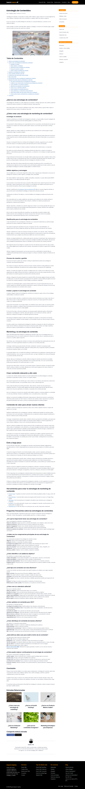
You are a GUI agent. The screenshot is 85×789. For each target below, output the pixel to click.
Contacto (23, 775)
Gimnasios (53, 773)
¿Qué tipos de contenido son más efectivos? (20, 86)
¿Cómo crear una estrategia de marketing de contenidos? (21, 62)
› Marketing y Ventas (62, 16)
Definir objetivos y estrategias (17, 65)
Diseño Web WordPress (41, 767)
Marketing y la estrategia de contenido (16, 72)
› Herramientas (61, 21)
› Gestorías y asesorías (63, 59)
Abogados (53, 771)
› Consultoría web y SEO (63, 37)
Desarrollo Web (42, 2)
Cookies (76, 786)
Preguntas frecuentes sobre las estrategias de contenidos (20, 80)
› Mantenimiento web (62, 35)
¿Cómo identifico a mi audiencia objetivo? (20, 84)
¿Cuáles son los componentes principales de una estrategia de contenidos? (26, 83)
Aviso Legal (60, 786)
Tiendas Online (50, 2)
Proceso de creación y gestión (17, 69)
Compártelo (11, 734)
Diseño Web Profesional (41, 769)
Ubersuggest (11, 500)
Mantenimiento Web (25, 771)
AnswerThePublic (12, 497)
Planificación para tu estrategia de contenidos (20, 67)
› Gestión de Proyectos (63, 13)
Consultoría (64, 2)
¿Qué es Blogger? (69, 769)
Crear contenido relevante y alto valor (16, 73)
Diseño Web (24, 767)
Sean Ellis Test (68, 777)
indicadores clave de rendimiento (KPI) (27, 189)
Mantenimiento (57, 2)
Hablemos (75, 2)
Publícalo (19, 734)
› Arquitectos (61, 62)
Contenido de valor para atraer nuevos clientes (18, 75)
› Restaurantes (61, 45)
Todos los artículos (69, 767)
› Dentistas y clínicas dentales (64, 48)
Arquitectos (53, 779)
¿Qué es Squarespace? (70, 771)
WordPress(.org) (12, 506)
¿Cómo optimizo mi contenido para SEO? (20, 89)
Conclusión (11, 95)
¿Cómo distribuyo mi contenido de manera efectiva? (22, 90)
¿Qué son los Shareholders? (71, 775)
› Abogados (61, 51)
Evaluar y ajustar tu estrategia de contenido (19, 70)
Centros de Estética (55, 775)
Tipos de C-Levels (69, 773)
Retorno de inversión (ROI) (13, 646)
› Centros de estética (63, 56)
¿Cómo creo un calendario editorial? (18, 87)
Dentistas (52, 769)
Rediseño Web (39, 775)
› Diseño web (61, 29)
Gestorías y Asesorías (55, 777)
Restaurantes (53, 767)
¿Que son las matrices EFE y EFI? (71, 779)
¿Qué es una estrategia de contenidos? (17, 61)
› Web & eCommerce (63, 19)
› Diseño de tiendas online (64, 32)
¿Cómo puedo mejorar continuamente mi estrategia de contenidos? (25, 94)
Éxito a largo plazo (12, 76)
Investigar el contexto (15, 64)
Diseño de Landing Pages (41, 773)
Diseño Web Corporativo (41, 771)
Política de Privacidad (68, 786)
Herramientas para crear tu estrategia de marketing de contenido (22, 78)
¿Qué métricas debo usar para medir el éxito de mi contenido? (24, 92)
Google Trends (12, 494)
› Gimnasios (61, 53)
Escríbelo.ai (11, 503)
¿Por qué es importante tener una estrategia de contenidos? (23, 81)
